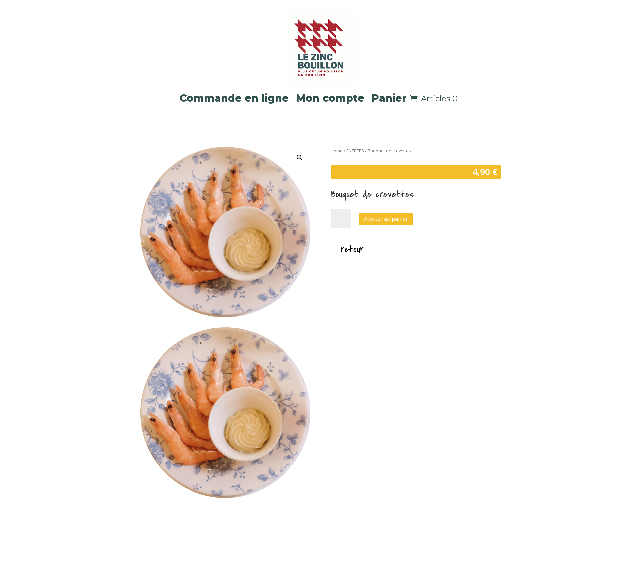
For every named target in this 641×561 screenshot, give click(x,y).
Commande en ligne (234, 98)
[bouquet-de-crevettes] (225, 496)
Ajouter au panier (386, 218)
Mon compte (330, 98)
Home (337, 151)
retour (352, 249)
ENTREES (355, 151)
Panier (389, 98)
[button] (300, 158)
